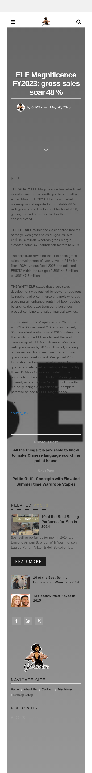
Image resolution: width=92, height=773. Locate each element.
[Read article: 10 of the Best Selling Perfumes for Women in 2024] (20, 582)
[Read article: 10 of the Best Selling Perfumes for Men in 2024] (25, 524)
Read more (30, 561)
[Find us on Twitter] (23, 717)
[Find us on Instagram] (17, 717)
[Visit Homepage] (46, 22)
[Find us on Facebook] (12, 717)
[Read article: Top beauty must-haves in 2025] (20, 600)
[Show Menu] (13, 22)
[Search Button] (78, 22)
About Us (30, 689)
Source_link (19, 413)
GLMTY (36, 107)
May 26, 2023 (60, 107)
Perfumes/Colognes (34, 519)
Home (15, 689)
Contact (47, 689)
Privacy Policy (23, 695)
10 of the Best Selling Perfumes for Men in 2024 (60, 522)
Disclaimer (65, 689)
